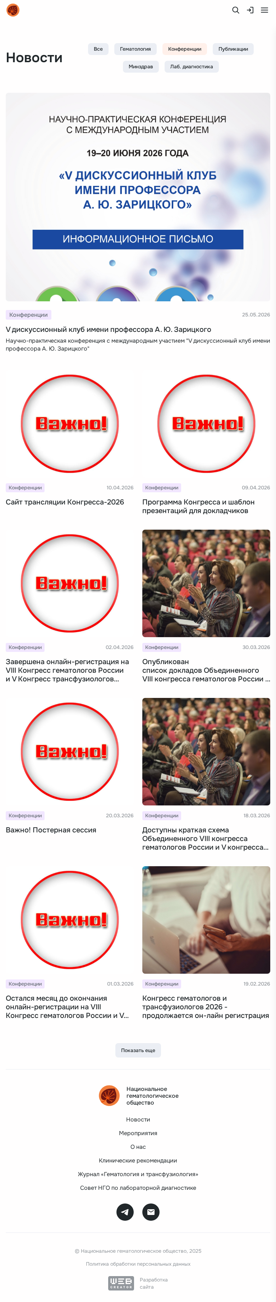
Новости (138, 1119)
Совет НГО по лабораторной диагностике (138, 1188)
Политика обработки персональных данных (138, 1264)
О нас (138, 1147)
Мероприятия (138, 1133)
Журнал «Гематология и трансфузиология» (138, 1174)
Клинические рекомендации (138, 1160)
